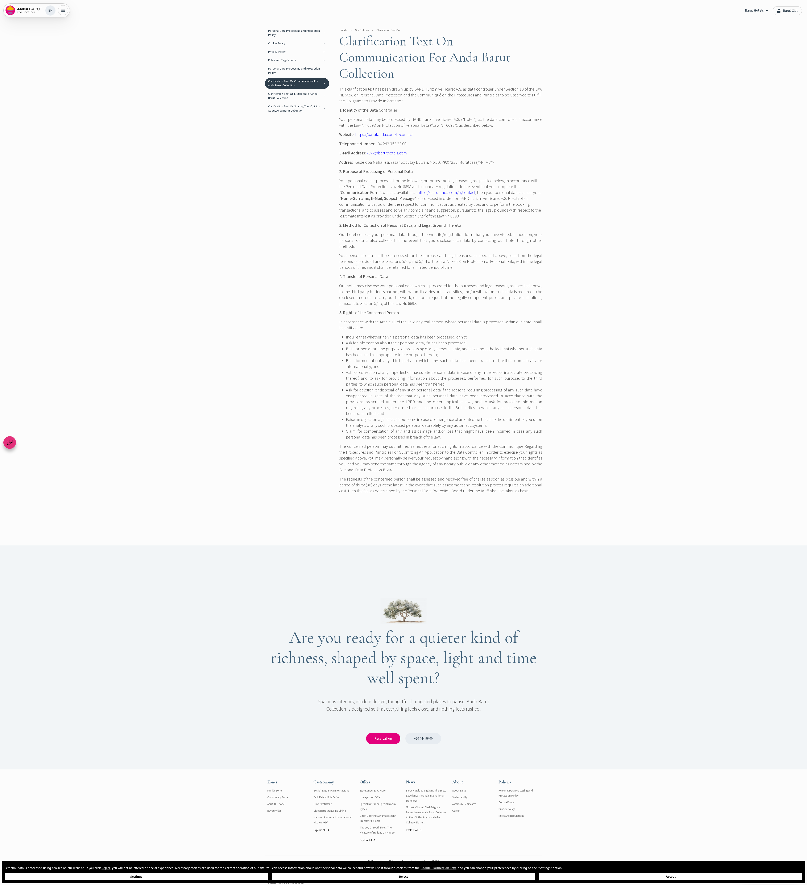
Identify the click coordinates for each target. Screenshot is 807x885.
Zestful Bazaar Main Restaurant (331, 791)
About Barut (459, 791)
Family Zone (274, 791)
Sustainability (459, 797)
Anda (344, 30)
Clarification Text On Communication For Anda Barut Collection (293, 83)
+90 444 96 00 (423, 738)
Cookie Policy (276, 43)
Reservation (383, 738)
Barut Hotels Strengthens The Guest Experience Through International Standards (426, 796)
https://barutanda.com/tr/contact (384, 135)
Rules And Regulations (511, 816)
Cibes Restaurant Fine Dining (330, 811)
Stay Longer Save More (372, 791)
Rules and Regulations (282, 60)
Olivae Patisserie (323, 804)
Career (456, 811)
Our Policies (362, 30)
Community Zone (277, 797)
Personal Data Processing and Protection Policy (294, 33)
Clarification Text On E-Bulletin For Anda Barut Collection (293, 96)
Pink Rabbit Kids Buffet (326, 797)
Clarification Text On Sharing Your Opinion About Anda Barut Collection (294, 108)
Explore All (320, 830)
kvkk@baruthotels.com (387, 153)
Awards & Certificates (464, 804)
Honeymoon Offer (370, 797)
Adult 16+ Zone (276, 804)
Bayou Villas (274, 811)
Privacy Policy (277, 52)
